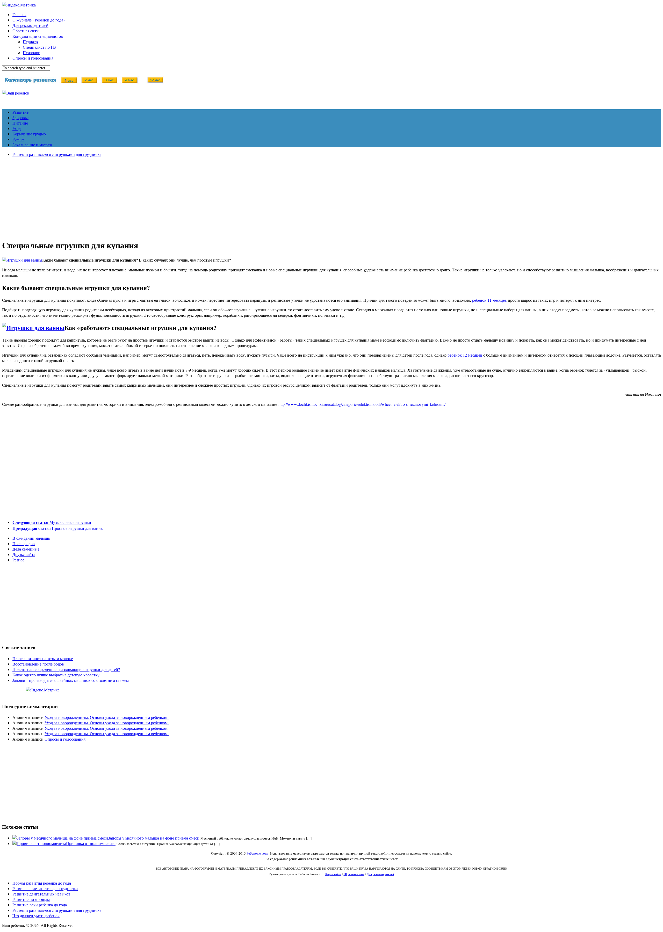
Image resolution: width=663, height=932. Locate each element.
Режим (18, 139)
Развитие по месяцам (31, 899)
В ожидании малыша (31, 538)
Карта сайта (333, 874)
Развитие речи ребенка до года (39, 904)
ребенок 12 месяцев (465, 355)
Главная (19, 14)
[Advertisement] (331, 197)
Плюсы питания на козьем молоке (42, 658)
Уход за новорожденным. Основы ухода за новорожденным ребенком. (107, 717)
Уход (16, 128)
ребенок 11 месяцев (489, 300)
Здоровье (20, 117)
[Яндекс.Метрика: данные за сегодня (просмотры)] (43, 689)
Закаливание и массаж (32, 144)
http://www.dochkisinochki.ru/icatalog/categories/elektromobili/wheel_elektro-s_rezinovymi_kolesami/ (361, 404)
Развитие (20, 112)
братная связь (355, 874)
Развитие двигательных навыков (41, 894)
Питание (20, 123)
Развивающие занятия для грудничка (45, 888)
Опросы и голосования (32, 58)
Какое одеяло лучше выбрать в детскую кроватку (55, 674)
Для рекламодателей (30, 25)
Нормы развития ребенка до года (41, 883)
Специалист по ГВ (39, 47)
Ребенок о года (257, 853)
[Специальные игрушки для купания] (22, 260)
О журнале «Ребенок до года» (38, 20)
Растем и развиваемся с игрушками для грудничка (56, 154)
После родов (23, 543)
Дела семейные (25, 549)
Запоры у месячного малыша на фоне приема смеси (153, 838)
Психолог (31, 52)
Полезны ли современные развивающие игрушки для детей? (66, 669)
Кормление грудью (29, 133)
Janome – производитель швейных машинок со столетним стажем (70, 680)
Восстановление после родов (38, 664)
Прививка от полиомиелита (91, 843)
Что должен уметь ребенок (36, 915)
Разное (18, 559)
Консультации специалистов (37, 36)
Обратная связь (25, 30)
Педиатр (30, 41)
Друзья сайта (23, 554)
